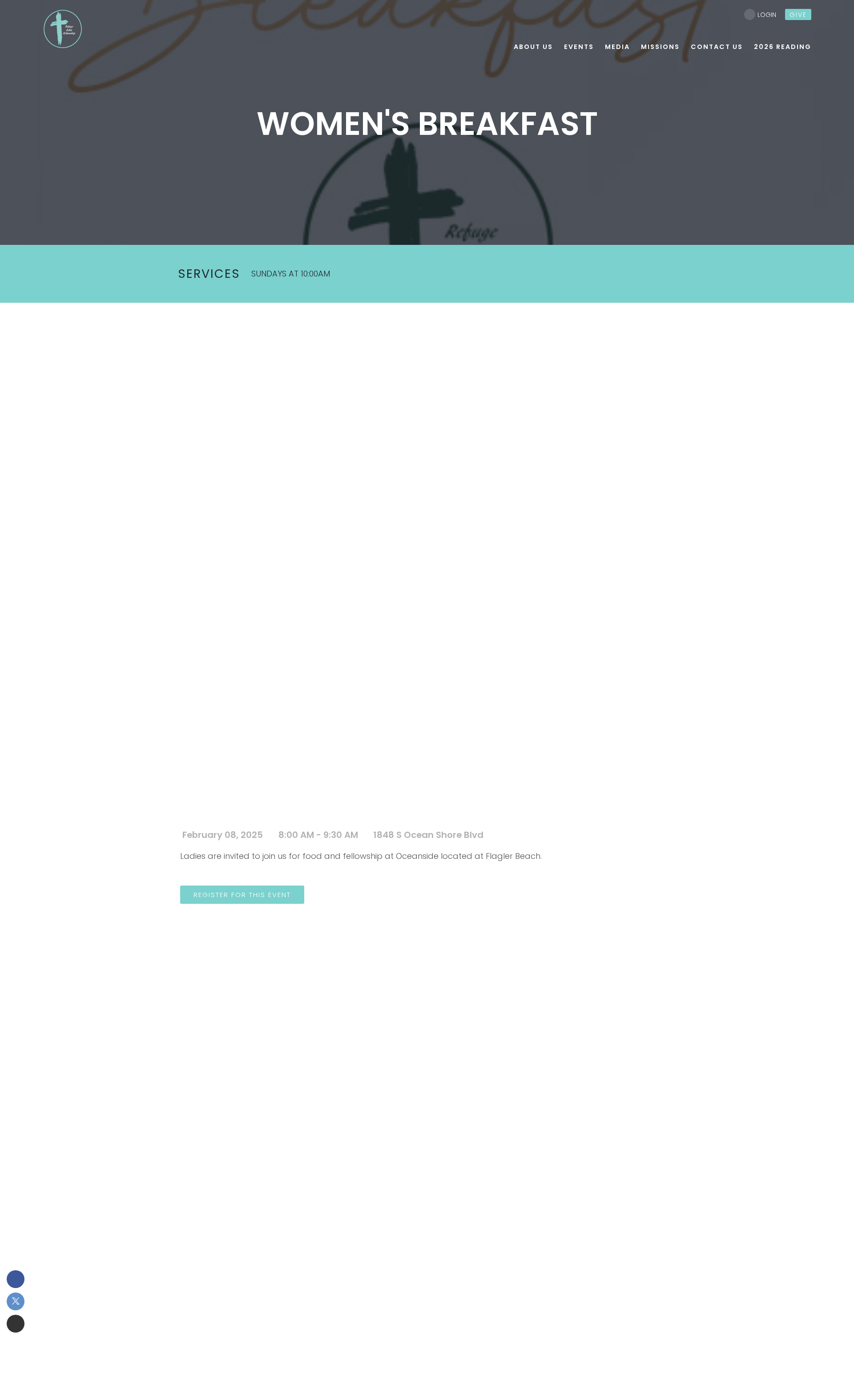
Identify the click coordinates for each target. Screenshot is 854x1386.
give (798, 14)
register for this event (242, 894)
